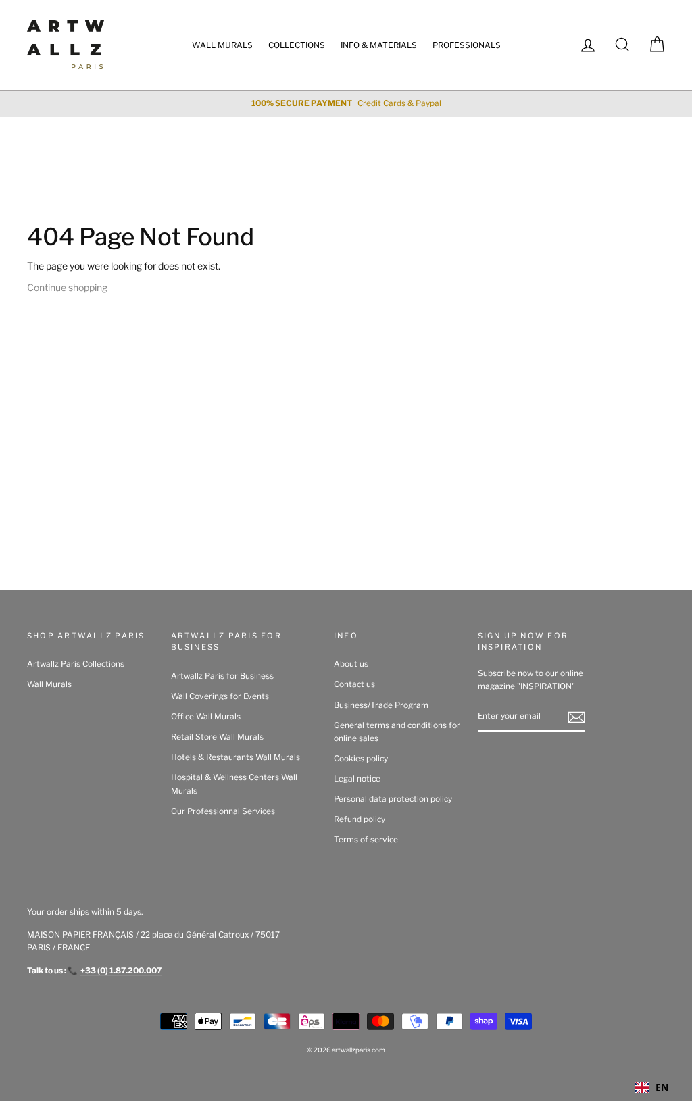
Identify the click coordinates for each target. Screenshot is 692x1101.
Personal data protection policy (393, 799)
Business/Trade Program (381, 705)
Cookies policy (361, 758)
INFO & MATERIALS (379, 45)
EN (662, 1087)
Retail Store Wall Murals (217, 737)
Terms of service (366, 839)
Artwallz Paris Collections (75, 664)
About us (351, 664)
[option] (346, 103)
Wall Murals (49, 684)
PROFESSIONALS (466, 45)
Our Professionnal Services (223, 811)
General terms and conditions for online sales (397, 732)
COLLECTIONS (296, 45)
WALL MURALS (222, 45)
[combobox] (651, 1087)
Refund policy (359, 819)
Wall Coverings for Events (220, 696)
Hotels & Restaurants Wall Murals (235, 757)
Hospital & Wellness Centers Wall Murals (234, 784)
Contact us (354, 684)
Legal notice (357, 779)
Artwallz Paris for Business (222, 676)
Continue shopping (67, 287)
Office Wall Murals (206, 716)
